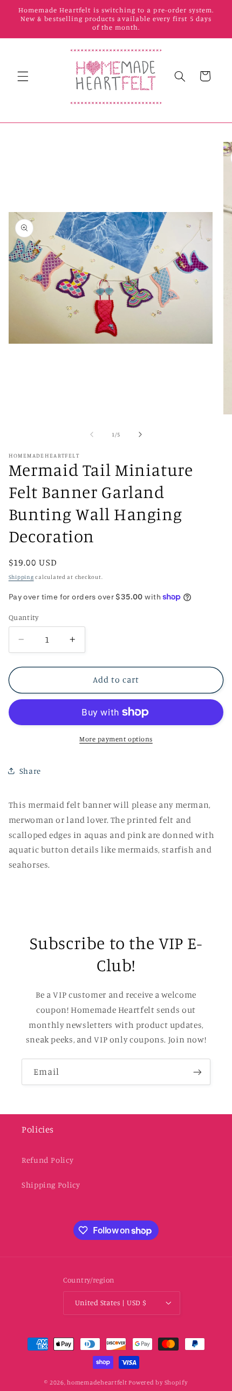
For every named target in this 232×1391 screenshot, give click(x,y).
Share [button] (30, 770)
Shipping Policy (51, 1184)
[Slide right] (140, 434)
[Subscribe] (197, 1072)
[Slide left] (92, 434)
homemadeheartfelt (97, 1382)
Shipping (21, 577)
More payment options (116, 739)
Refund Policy (47, 1159)
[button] (22, 76)
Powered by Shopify (157, 1382)
